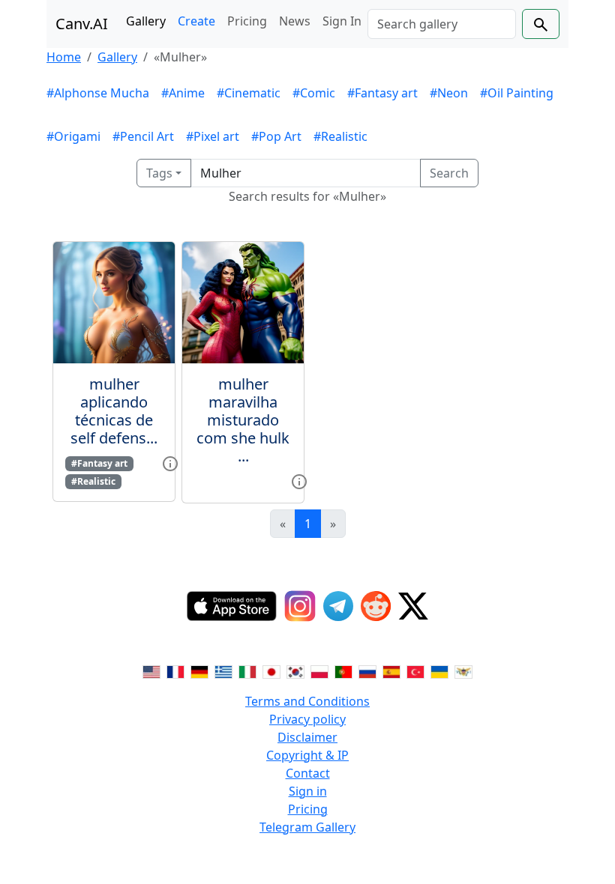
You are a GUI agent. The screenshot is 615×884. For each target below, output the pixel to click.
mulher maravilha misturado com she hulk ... (243, 420)
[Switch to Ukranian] (439, 671)
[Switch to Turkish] (415, 671)
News (294, 21)
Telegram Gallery (308, 827)
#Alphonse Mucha (97, 93)
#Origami (73, 136)
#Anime (183, 93)
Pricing (247, 21)
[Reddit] (376, 606)
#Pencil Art (143, 136)
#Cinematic (248, 93)
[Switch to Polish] (319, 671)
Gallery (146, 21)
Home (63, 57)
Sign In (342, 21)
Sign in (308, 791)
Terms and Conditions (307, 701)
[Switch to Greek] (223, 671)
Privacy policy (307, 719)
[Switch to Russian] (367, 671)
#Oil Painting (517, 93)
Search (449, 173)
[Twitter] (413, 606)
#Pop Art (276, 136)
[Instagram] (300, 606)
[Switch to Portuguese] (343, 671)
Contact (308, 773)
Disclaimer (308, 737)
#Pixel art (212, 136)
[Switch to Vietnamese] (463, 671)
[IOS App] (232, 606)
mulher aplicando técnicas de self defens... (114, 411)
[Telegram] (338, 606)
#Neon (449, 93)
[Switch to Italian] (247, 671)
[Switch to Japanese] (271, 671)
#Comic (313, 93)
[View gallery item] (170, 462)
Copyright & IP (307, 755)
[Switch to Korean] (295, 671)
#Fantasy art (382, 93)
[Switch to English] (151, 671)
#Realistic (341, 136)
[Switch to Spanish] (391, 671)
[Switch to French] (175, 671)
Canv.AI (82, 23)
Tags (159, 173)
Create (196, 21)
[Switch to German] (199, 671)
